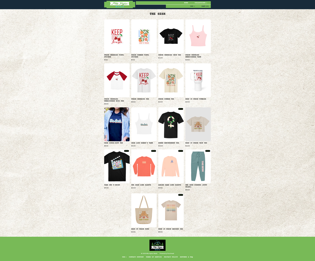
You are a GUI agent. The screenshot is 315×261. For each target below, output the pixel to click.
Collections (200, 3)
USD (191, 6)
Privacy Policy (171, 257)
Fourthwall (170, 253)
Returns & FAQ (186, 257)
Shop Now (117, 36)
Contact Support (136, 257)
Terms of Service (154, 257)
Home (186, 3)
